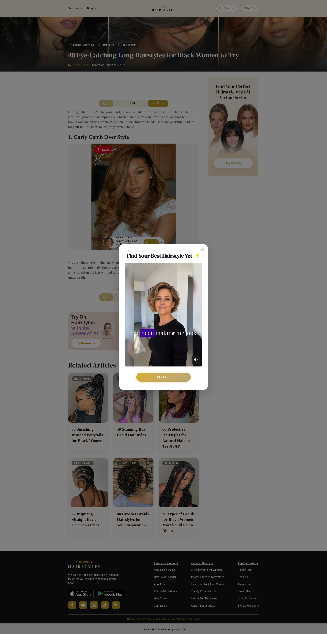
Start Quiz (164, 377)
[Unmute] (196, 360)
